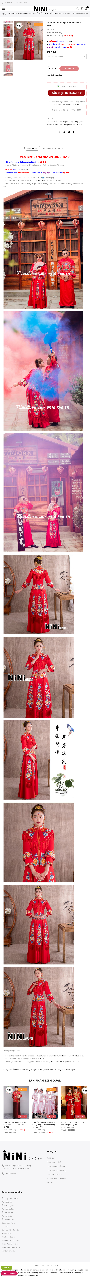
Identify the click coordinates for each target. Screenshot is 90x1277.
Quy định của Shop (54, 75)
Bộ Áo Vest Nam (8, 1223)
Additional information (53, 148)
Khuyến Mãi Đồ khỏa (54, 124)
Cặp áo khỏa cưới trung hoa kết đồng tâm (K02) (72, 1123)
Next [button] (39, 40)
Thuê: (50, 35)
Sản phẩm (11, 13)
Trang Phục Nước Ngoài (26, 13)
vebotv (25, 1275)
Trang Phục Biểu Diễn (10, 1244)
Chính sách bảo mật (54, 1174)
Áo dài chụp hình (8, 1209)
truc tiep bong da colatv (55, 1273)
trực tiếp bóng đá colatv (36, 1273)
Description (32, 148)
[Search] (78, 8)
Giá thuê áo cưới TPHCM (56, 1178)
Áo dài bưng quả (8, 1205)
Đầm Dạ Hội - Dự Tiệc (10, 1230)
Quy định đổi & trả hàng (56, 1166)
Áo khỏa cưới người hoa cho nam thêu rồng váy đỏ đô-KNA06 (15, 1124)
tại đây (70, 47)
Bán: (49, 32)
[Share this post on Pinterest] (69, 132)
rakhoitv (20, 1275)
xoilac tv (66, 1270)
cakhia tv (23, 1273)
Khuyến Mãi (6, 1233)
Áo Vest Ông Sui (8, 1219)
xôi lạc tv (48, 1270)
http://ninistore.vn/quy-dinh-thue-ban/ (65, 1061)
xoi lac (26, 1270)
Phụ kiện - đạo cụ (8, 1237)
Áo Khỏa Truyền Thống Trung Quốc (49, 13)
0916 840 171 (43, 180)
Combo (5, 1226)
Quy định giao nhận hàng (56, 1170)
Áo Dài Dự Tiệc (7, 1212)
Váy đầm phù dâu (8, 1251)
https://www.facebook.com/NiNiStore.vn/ (68, 1056)
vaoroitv (32, 1275)
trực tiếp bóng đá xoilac (79, 1270)
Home (4, 13)
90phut (38, 1275)
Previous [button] (20, 40)
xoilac (60, 1270)
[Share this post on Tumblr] (73, 132)
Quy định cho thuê (54, 1162)
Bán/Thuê (51, 52)
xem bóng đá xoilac (36, 1270)
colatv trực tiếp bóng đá (74, 1273)
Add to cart (69, 68)
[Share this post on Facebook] (59, 132)
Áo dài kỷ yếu (7, 1216)
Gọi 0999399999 (9, 1273)
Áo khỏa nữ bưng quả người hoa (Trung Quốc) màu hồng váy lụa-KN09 (43, 1124)
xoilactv (55, 1270)
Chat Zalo (6, 1268)
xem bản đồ (74, 104)
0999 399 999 (11, 1173)
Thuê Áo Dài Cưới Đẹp (10, 1240)
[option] (28, 40)
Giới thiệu (50, 1158)
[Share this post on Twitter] (64, 132)
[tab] (32, 148)
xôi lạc (21, 1270)
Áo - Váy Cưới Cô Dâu (10, 1198)
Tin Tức (50, 1182)
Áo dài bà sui (7, 1202)
